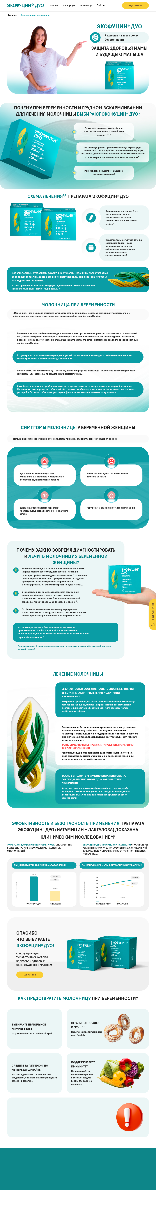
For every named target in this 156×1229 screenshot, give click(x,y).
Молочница (86, 5)
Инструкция (69, 5)
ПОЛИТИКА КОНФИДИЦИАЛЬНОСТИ (40, 1221)
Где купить (30, 974)
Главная (54, 5)
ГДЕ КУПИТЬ (135, 5)
